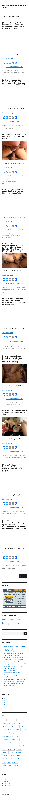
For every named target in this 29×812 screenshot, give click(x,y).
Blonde (19, 70)
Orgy (13, 125)
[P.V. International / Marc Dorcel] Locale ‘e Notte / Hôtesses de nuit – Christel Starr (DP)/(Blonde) (13, 359)
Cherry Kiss (6, 739)
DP (12, 70)
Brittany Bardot (14, 733)
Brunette (23, 70)
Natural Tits (16, 72)
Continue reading (7, 58)
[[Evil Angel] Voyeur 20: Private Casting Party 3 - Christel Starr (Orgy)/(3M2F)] (14, 95)
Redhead (19, 752)
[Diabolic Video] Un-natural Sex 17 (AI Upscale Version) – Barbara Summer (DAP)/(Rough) (14, 653)
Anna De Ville (14, 726)
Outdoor (22, 72)
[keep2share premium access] (14, 598)
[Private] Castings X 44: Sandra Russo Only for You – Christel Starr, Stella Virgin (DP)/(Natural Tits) (13, 25)
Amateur (5, 726)
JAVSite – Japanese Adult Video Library (14, 624)
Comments (8, 785)
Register (6, 779)
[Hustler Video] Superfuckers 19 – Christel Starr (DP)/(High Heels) (14, 136)
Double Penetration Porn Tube (9, 809)
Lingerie (21, 746)
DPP (5, 702)
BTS (22, 179)
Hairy (20, 742)
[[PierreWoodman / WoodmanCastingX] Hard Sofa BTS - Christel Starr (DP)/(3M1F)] (14, 482)
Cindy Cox (11, 289)
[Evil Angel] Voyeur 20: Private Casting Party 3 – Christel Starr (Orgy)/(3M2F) (13, 82)
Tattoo (22, 235)
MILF (4, 749)
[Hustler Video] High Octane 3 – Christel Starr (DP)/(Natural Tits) (14, 412)
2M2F (15, 70)
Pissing (12, 752)
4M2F (14, 723)
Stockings (18, 290)
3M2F (17, 125)
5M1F (19, 723)
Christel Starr (10, 72)
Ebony (23, 739)
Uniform (14, 762)
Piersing (5, 752)
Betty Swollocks (22, 565)
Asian (21, 726)
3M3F (4, 723)
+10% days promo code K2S (14, 66)
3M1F (15, 179)
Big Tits (23, 729)
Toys (9, 762)
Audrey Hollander (8, 729)
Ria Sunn (5, 755)
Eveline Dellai (7, 742)
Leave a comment (18, 74)
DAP (5, 698)
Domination (17, 346)
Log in (6, 781)
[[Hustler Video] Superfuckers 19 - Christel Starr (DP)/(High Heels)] (14, 150)
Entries (7, 783)
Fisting (15, 742)
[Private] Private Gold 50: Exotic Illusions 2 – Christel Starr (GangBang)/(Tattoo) (13, 191)
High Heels (17, 126)
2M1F (16, 402)
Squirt (18, 755)
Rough (12, 755)
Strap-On (19, 348)
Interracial (11, 235)
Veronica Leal (7, 765)
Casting (4, 72)
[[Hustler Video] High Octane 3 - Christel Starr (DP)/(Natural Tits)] (14, 426)
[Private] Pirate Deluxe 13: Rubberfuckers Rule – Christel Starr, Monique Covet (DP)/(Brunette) (14, 301)
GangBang (13, 234)
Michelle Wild (5, 290)
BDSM (18, 345)
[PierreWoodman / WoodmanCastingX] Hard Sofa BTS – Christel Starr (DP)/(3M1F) (12, 468)
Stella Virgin (5, 74)
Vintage (11, 74)
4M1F (18, 234)
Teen (4, 762)
